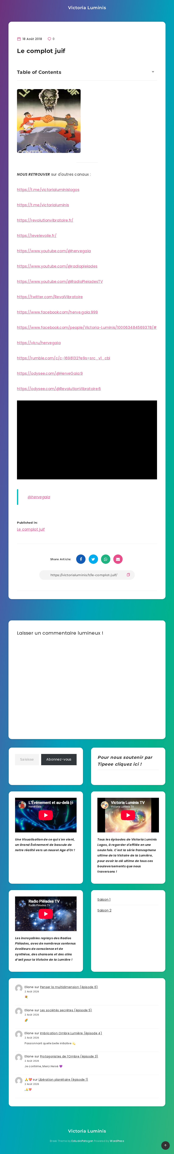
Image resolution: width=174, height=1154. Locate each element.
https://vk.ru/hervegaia (39, 342)
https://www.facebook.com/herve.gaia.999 (57, 312)
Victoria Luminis (87, 7)
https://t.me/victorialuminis (43, 205)
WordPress (117, 1141)
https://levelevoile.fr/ (36, 235)
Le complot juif (31, 529)
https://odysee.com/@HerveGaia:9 (50, 373)
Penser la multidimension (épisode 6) (69, 987)
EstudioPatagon (82, 1141)
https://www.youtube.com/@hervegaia (54, 251)
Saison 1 (103, 899)
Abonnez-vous (59, 759)
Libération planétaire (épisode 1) (63, 1079)
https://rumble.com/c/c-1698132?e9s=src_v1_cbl (63, 358)
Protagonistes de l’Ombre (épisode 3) (69, 1056)
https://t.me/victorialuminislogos (48, 189)
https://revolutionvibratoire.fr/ (45, 220)
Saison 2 (104, 910)
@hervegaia (39, 497)
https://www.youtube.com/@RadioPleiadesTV (60, 281)
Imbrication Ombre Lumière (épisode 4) (71, 1033)
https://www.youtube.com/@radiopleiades (57, 266)
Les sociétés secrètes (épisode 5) (66, 1010)
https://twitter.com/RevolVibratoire (50, 296)
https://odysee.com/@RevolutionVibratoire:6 (59, 388)
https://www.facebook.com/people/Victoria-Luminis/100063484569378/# (87, 327)
